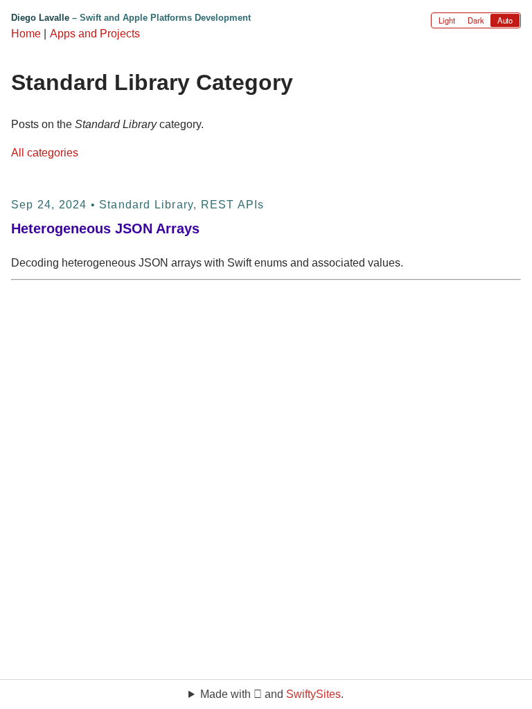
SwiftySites (313, 694)
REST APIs (233, 204)
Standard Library (146, 204)
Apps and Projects (95, 33)
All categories (44, 153)
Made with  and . (272, 694)
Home (26, 33)
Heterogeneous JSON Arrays (105, 228)
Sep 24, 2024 (49, 204)
